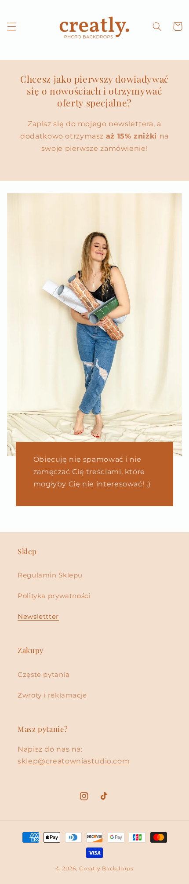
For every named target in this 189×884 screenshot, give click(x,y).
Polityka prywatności (54, 596)
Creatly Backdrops (106, 869)
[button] (11, 26)
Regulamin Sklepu (50, 575)
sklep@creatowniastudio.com (74, 761)
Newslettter (38, 617)
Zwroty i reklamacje (52, 695)
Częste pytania (44, 675)
